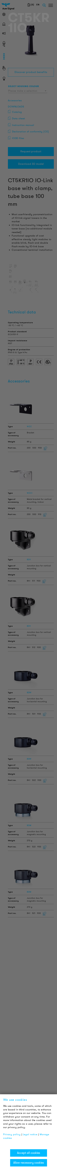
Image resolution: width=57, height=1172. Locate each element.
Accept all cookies (28, 1153)
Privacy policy (12, 1134)
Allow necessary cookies (28, 1163)
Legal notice (30, 1134)
